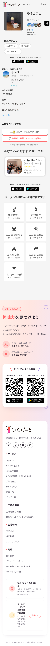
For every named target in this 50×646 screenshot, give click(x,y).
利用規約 (10, 555)
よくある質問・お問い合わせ (18, 476)
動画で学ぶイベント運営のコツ (20, 516)
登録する (35, 615)
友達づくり (11, 45)
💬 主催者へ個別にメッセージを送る (25, 138)
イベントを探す (13, 465)
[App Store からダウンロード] (14, 400)
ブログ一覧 (11, 497)
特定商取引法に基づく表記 (18, 566)
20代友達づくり (13, 51)
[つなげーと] (18, 430)
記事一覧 (10, 491)
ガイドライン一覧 (13, 571)
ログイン (10, 460)
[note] (30, 445)
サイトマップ (11, 486)
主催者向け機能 (13, 511)
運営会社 (10, 531)
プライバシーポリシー (16, 561)
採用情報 (10, 536)
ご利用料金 (11, 481)
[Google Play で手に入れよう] (35, 400)
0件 (33, 30)
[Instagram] (16, 445)
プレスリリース (12, 541)
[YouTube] (23, 445)
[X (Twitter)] (8, 445)
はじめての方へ (13, 470)
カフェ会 (25, 45)
